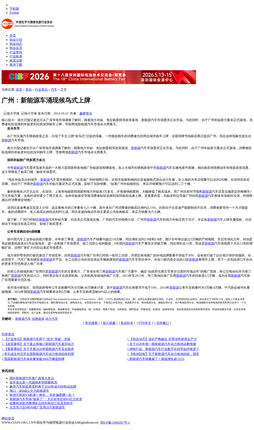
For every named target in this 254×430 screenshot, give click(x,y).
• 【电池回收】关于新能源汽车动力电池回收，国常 (163, 354)
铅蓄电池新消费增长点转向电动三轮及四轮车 (41, 403)
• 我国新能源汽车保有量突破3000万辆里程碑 (33, 359)
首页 (19, 89)
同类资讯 (8, 334)
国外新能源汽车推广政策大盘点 (32, 378)
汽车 (54, 89)
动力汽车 (51, 318)
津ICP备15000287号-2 (115, 422)
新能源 (6, 140)
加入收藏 (109, 323)
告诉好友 (127, 323)
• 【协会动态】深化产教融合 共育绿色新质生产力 (162, 339)
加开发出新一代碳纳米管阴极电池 (33, 382)
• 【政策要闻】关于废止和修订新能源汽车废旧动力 (38, 344)
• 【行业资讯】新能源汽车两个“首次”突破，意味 (36, 339)
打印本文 (145, 323)
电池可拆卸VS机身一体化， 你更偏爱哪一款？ (42, 395)
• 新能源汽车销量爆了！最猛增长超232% (155, 359)
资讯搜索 (91, 323)
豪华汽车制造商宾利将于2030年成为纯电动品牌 (43, 386)
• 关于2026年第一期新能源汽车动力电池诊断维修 (161, 344)
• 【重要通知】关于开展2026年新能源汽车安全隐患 (38, 349)
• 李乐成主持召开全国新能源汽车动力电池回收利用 (38, 354)
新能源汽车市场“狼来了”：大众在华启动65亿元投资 (46, 399)
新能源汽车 (23, 318)
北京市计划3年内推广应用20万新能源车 (37, 407)
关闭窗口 (162, 323)
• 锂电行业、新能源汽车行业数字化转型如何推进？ (163, 349)
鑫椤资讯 (85, 113)
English (14, 12)
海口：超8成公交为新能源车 (29, 390)
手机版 (14, 8)
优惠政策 (38, 318)
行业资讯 (41, 89)
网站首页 (8, 418)
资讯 (28, 89)
